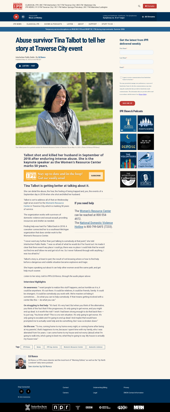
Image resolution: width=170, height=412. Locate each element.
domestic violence (96, 347)
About (81, 24)
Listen (70, 24)
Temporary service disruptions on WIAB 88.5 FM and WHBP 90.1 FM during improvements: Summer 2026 (85, 29)
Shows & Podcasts (53, 24)
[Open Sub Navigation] (23, 24)
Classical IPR (33, 24)
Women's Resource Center (95, 211)
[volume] (23, 16)
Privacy (126, 387)
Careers (66, 393)
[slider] (26, 16)
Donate (150, 6)
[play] (16, 16)
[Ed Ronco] (21, 362)
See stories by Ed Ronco (40, 366)
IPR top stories (52, 347)
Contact (66, 387)
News (39, 347)
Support (93, 24)
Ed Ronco (41, 57)
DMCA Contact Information (134, 393)
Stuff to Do (107, 24)
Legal (95, 393)
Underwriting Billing (100, 387)
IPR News (17, 24)
